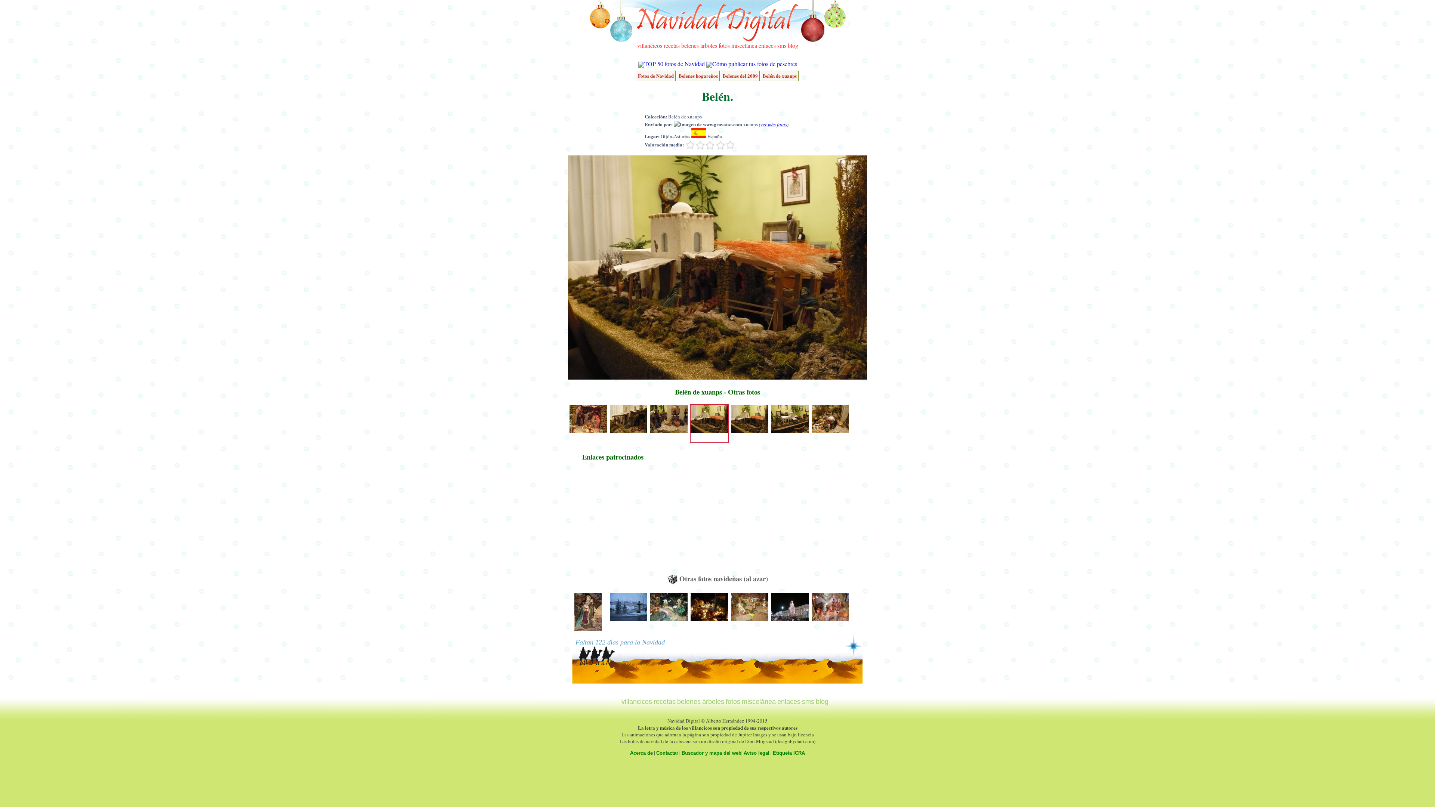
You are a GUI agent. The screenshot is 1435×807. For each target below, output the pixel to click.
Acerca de (641, 753)
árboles (708, 45)
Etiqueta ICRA (789, 753)
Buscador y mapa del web (711, 753)
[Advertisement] (613, 521)
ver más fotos (773, 124)
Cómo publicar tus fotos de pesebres (754, 64)
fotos (724, 45)
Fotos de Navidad (656, 75)
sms (781, 45)
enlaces (767, 45)
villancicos (649, 45)
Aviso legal (756, 753)
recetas (672, 45)
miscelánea (744, 45)
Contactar (667, 753)
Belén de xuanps (780, 75)
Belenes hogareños (698, 75)
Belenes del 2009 (740, 75)
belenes (690, 45)
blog (793, 45)
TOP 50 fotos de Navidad (674, 64)
